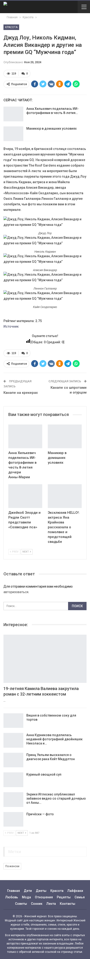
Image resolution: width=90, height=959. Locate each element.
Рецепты (64, 897)
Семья (80, 897)
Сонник (36, 903)
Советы (21, 903)
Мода (26, 897)
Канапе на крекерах (20, 393)
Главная (13, 891)
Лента (51, 903)
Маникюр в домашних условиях (51, 128)
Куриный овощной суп (43, 774)
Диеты (41, 891)
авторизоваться (15, 592)
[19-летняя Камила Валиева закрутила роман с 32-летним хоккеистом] (45, 659)
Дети (28, 891)
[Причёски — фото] (13, 819)
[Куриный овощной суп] (13, 779)
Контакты (67, 903)
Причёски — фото (40, 814)
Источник (11, 326)
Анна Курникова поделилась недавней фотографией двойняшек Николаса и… (54, 739)
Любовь (11, 897)
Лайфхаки (75, 891)
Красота (11, 27)
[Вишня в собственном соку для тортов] (13, 720)
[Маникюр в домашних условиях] (13, 133)
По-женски (12, 866)
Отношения (44, 897)
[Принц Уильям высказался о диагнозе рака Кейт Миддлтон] (13, 760)
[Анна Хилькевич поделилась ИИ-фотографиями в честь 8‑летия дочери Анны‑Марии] (13, 114)
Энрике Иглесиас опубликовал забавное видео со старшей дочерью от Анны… (56, 798)
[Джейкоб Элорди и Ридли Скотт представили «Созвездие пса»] (25, 496)
